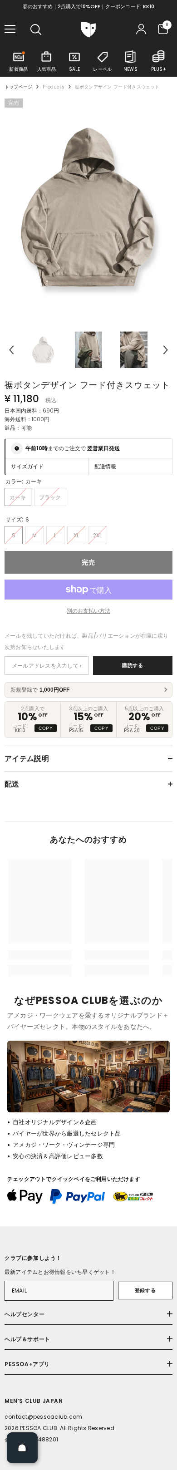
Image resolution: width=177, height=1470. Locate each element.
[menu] (10, 29)
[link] (40, 955)
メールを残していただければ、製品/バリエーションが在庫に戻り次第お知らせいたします (86, 641)
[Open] (22, 1447)
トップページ (18, 87)
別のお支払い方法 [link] (88, 611)
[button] (11, 350)
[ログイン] (141, 29)
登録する (145, 1290)
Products (53, 87)
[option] (88, 210)
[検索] (35, 29)
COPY (46, 728)
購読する (132, 665)
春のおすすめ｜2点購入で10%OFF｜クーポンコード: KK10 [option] (88, 6)
